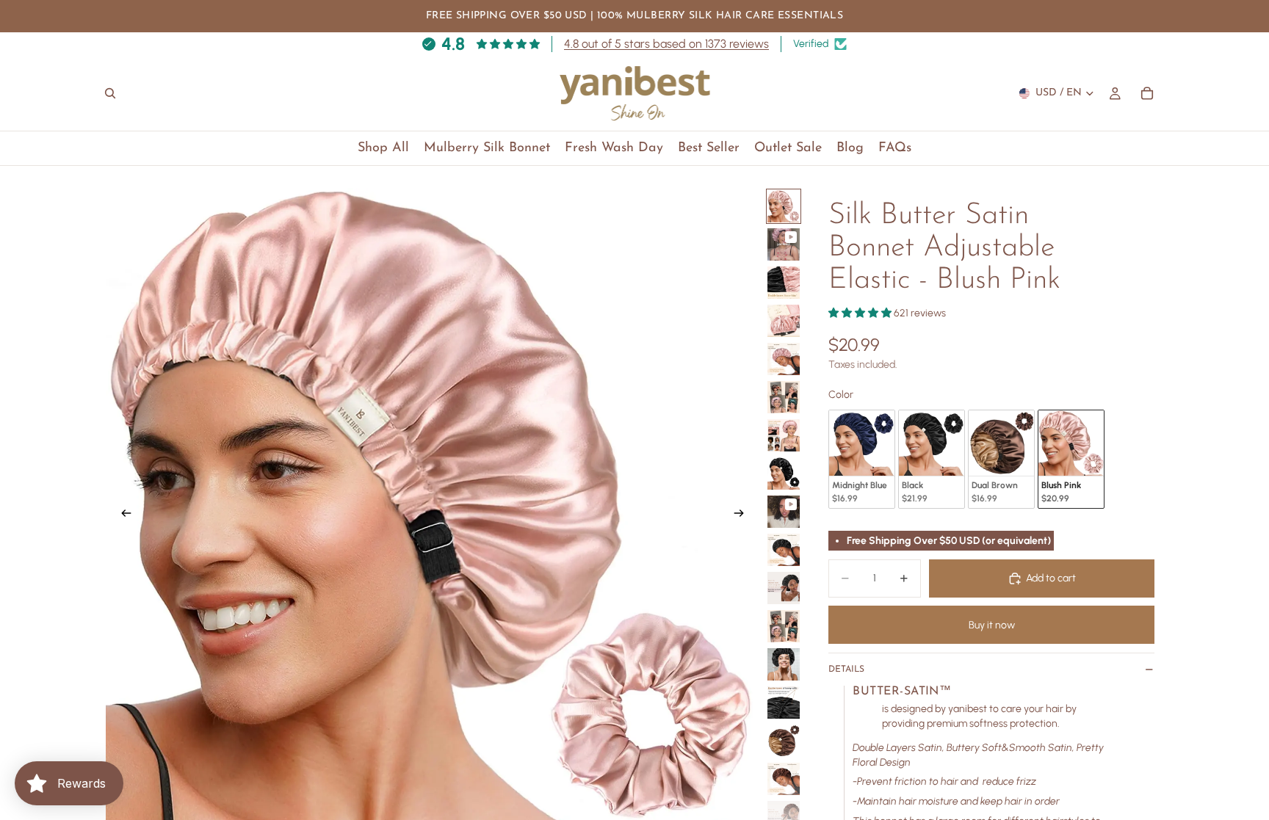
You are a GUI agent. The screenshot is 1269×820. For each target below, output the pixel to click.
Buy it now (992, 625)
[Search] (110, 93)
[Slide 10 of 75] (783, 550)
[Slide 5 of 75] (783, 359)
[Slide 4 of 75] (783, 321)
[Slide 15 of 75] (783, 741)
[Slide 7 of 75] (783, 435)
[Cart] (1147, 93)
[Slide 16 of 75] (783, 779)
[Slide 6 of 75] (783, 397)
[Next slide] (743, 515)
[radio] (861, 459)
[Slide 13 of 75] (783, 664)
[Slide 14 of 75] (783, 702)
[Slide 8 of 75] (783, 473)
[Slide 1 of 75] (783, 206)
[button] (861, 313)
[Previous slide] (122, 515)
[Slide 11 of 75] (783, 588)
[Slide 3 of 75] (783, 282)
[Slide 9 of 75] (783, 512)
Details (846, 669)
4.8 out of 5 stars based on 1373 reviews (666, 44)
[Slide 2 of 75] (783, 244)
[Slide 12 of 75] (783, 626)
